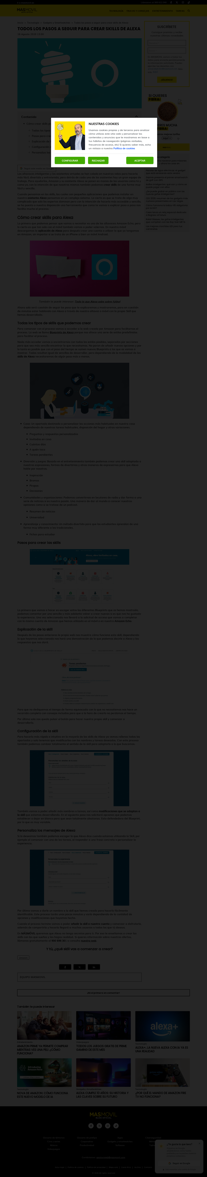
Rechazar (98, 160)
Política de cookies (124, 148)
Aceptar (139, 160)
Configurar (70, 160)
